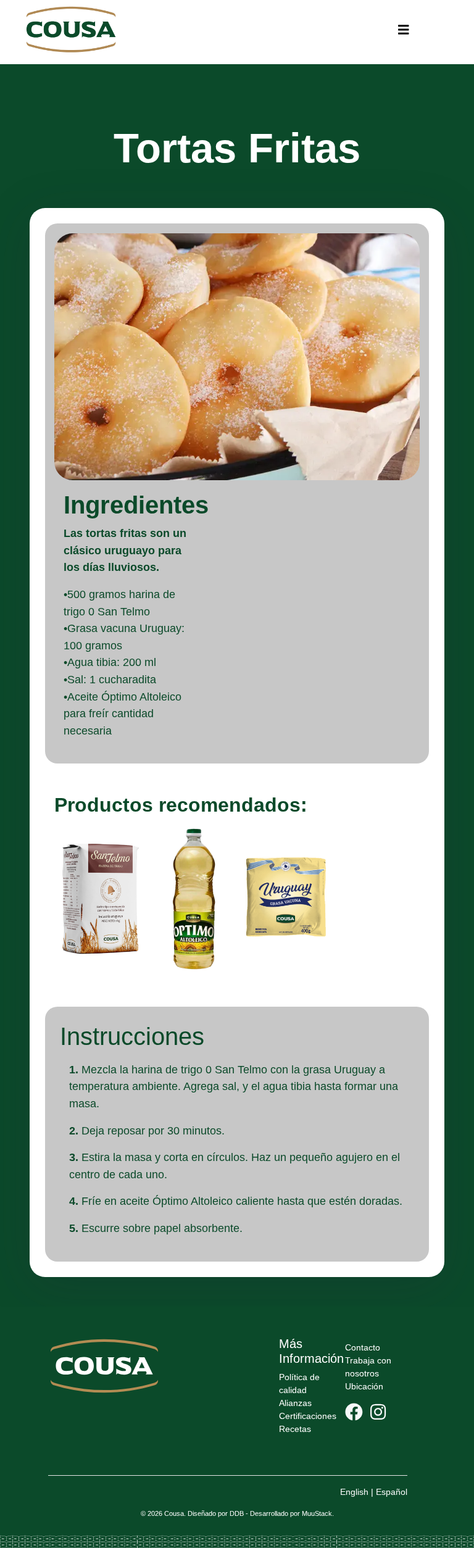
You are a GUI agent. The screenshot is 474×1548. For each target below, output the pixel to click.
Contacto (362, 1347)
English (354, 1492)
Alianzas (295, 1403)
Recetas (295, 1429)
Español (391, 1492)
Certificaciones (307, 1416)
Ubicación (364, 1386)
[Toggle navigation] (403, 30)
